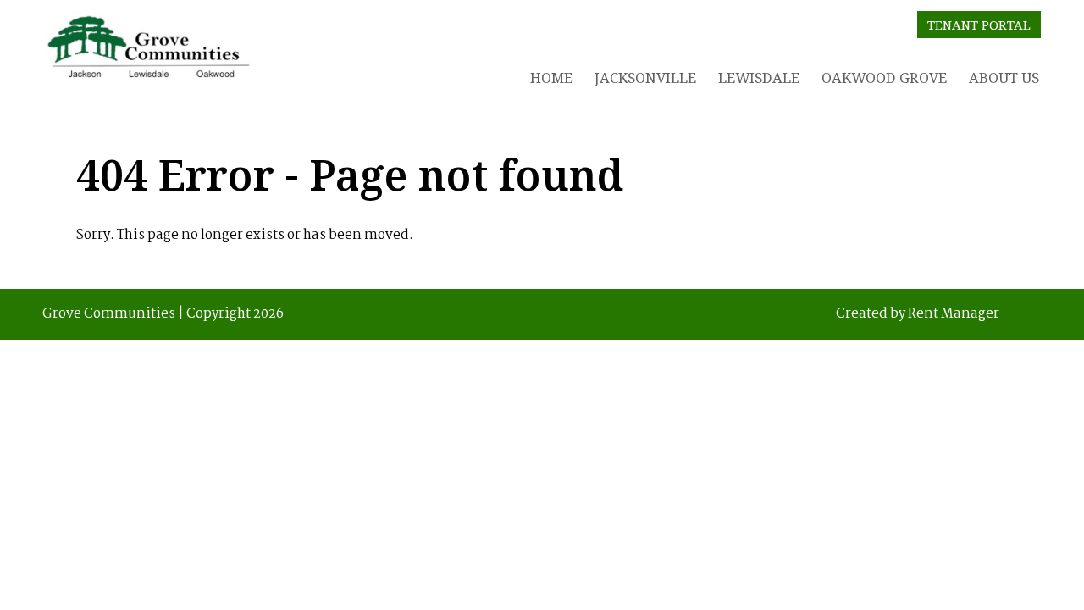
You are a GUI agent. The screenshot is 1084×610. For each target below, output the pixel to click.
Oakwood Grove (884, 77)
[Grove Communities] (148, 51)
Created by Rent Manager (917, 314)
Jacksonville (645, 77)
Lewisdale (758, 77)
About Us (1004, 77)
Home (551, 77)
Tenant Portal (979, 24)
